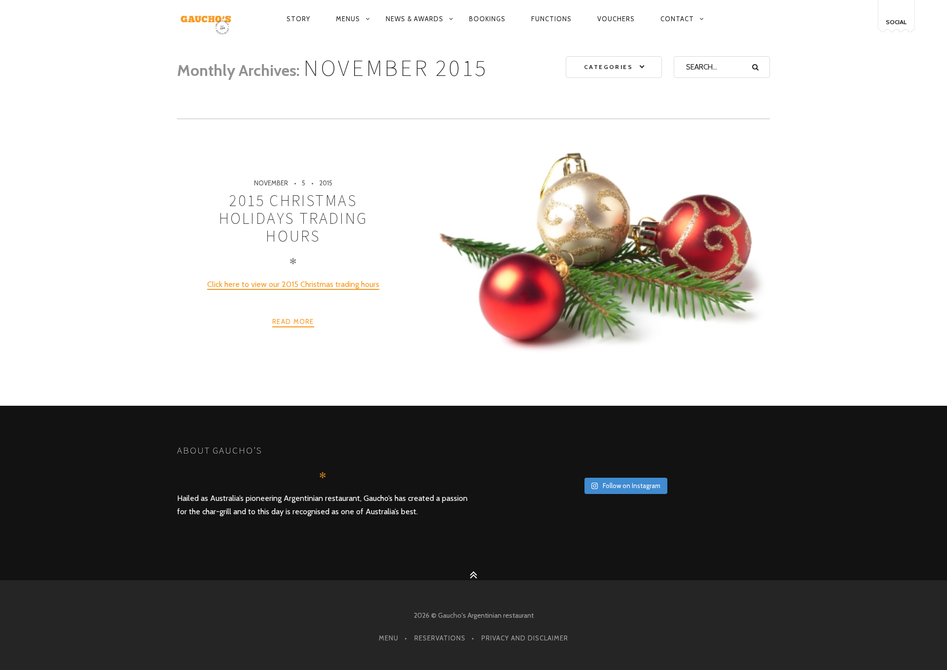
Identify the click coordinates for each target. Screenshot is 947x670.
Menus (348, 19)
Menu (389, 638)
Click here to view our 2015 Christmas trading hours (293, 284)
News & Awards (414, 19)
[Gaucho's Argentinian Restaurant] (208, 19)
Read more (293, 321)
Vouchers (616, 19)
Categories (608, 67)
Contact (677, 19)
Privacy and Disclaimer (524, 638)
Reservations (440, 638)
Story (298, 19)
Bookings (487, 19)
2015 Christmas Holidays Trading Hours (293, 219)
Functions (551, 19)
